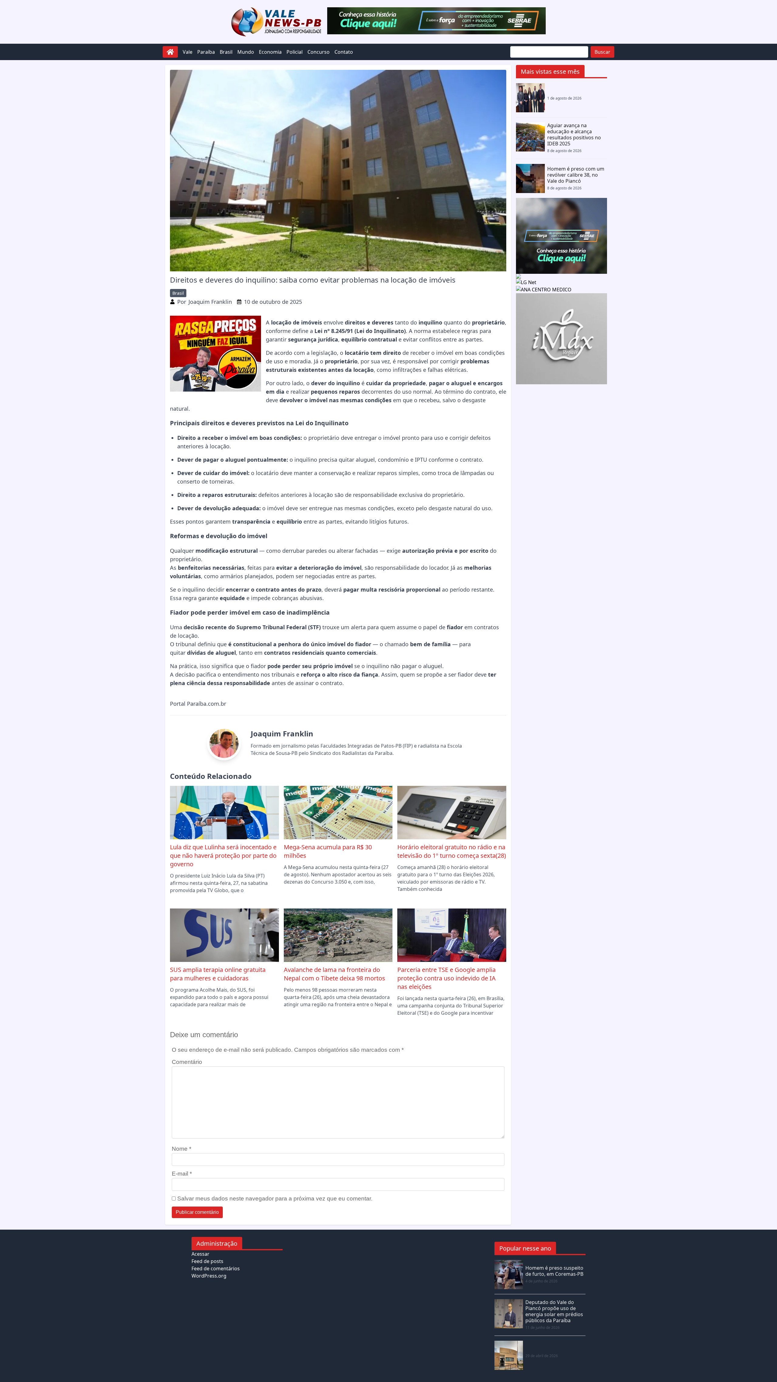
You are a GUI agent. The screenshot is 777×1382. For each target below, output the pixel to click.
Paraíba (206, 52)
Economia (270, 52)
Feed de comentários (216, 1268)
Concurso (318, 52)
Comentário (187, 1062)
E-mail (182, 1173)
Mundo (245, 52)
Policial (295, 52)
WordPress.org (209, 1275)
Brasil (226, 52)
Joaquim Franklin (210, 301)
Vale (187, 52)
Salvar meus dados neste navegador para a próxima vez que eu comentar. (274, 1198)
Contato (343, 52)
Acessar (200, 1254)
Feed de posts (207, 1261)
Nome (181, 1149)
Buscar (602, 52)
